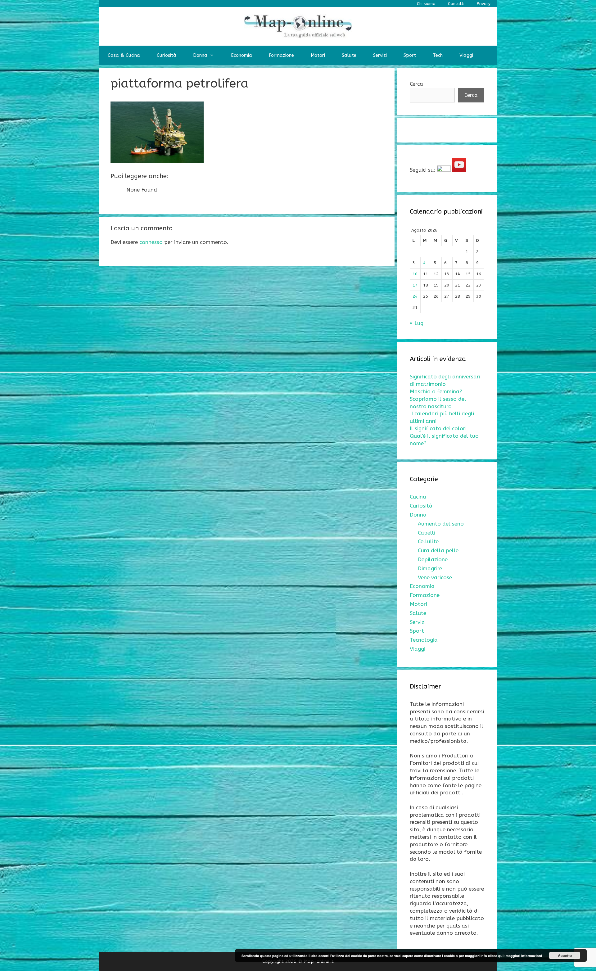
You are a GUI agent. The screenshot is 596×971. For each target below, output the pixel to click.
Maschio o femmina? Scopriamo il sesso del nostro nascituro (438, 398)
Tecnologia (424, 640)
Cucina (418, 497)
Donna (200, 55)
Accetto (565, 955)
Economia (241, 55)
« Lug (416, 323)
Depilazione (433, 559)
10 (415, 274)
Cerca (416, 84)
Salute (349, 55)
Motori (318, 55)
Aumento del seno (441, 524)
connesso (151, 242)
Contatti (456, 3)
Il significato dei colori (438, 428)
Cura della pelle (438, 550)
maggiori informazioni (524, 955)
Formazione (281, 55)
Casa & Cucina (124, 55)
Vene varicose (435, 577)
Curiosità (166, 55)
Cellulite (428, 541)
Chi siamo (426, 3)
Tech (438, 55)
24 (415, 296)
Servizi (380, 55)
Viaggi (466, 55)
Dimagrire (430, 568)
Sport (410, 55)
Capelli (426, 533)
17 (415, 285)
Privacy (483, 3)
